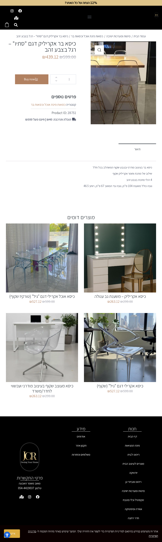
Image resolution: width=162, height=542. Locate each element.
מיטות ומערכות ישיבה (118, 36)
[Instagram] (12, 10)
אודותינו (81, 436)
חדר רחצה (133, 518)
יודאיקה (133, 473)
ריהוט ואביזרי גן (133, 482)
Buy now (29, 79)
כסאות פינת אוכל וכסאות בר (87, 36)
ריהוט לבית (133, 454)
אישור (12, 533)
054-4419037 (26, 488)
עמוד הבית (140, 36)
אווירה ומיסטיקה (133, 509)
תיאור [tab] (137, 149)
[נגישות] (7, 535)
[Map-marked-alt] (16, 17)
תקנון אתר (81, 445)
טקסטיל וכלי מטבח (133, 500)
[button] (89, 16)
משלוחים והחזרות (81, 454)
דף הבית (132, 436)
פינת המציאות (132, 445)
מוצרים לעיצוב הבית (133, 463)
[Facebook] (20, 10)
